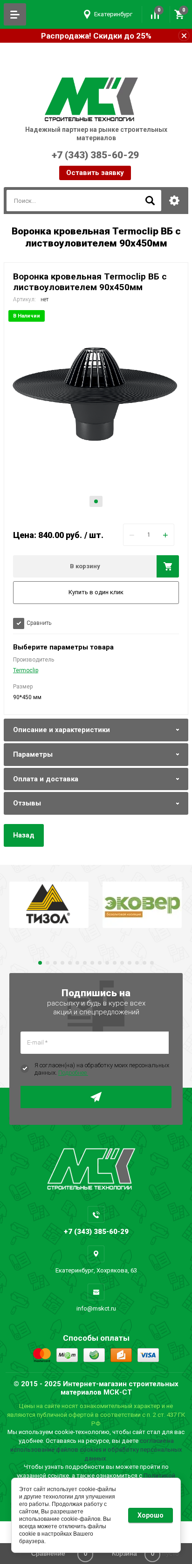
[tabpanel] (96, 412)
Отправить (96, 1097)
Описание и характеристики (61, 730)
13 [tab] (129, 963)
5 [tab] (70, 963)
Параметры (33, 754)
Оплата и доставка (45, 779)
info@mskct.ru (96, 1308)
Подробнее (73, 1072)
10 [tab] (107, 963)
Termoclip (25, 670)
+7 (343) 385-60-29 (77, 160)
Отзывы (27, 803)
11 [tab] (115, 963)
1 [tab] (96, 501)
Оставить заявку (95, 173)
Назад (23, 835)
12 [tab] (122, 963)
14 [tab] (137, 963)
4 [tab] (62, 963)
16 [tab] (152, 963)
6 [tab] (77, 963)
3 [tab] (55, 963)
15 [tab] (144, 963)
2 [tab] (47, 963)
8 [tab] (92, 963)
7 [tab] (85, 963)
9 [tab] (100, 963)
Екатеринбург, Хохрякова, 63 (96, 1270)
